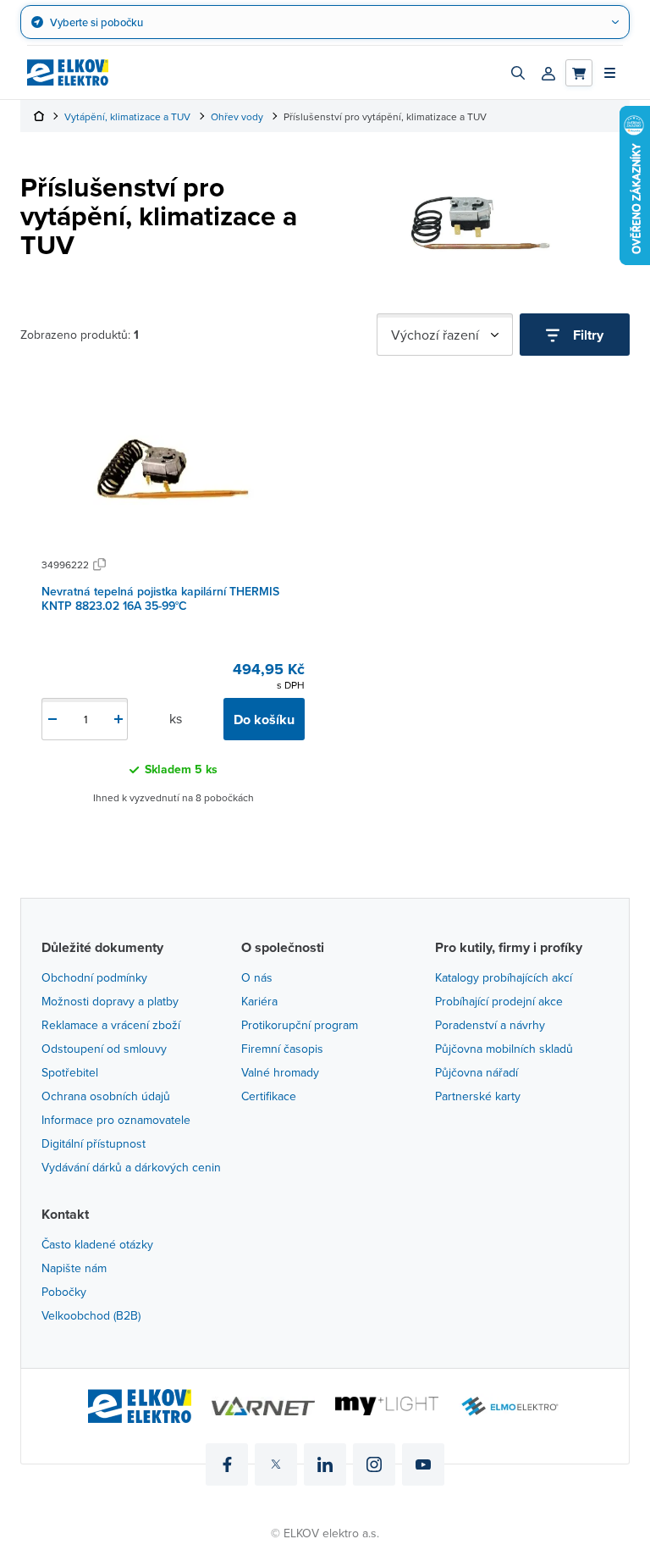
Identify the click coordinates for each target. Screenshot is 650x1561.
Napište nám (74, 1267)
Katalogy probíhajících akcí (503, 977)
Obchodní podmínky (94, 977)
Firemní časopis (282, 1048)
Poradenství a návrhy (490, 1024)
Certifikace (268, 1096)
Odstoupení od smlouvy (104, 1048)
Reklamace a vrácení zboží (110, 1024)
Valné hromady (280, 1072)
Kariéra (259, 1001)
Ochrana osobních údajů (105, 1096)
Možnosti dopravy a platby (110, 1001)
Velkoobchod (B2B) (90, 1315)
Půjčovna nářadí (476, 1072)
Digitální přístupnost (93, 1143)
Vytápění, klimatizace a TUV (127, 116)
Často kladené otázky (97, 1244)
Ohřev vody (237, 116)
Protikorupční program (299, 1024)
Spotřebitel (69, 1072)
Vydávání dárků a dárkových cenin (131, 1167)
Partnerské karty (478, 1096)
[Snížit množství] (52, 719)
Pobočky (63, 1291)
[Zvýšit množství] (118, 719)
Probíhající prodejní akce (499, 1001)
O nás (257, 977)
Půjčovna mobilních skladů (504, 1048)
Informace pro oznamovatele (115, 1119)
